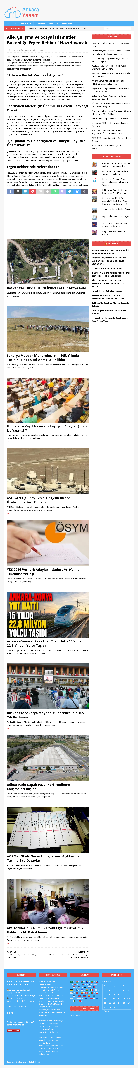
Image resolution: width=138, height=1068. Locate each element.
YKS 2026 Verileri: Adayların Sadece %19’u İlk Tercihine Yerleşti (43, 571)
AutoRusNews (44, 1051)
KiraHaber (43, 1012)
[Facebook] (8, 1013)
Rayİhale (56, 1029)
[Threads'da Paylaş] (84, 191)
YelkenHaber (44, 998)
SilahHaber (43, 1004)
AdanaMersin (56, 993)
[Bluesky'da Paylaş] (77, 191)
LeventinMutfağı (45, 1029)
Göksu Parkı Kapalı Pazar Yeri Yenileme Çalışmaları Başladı (38, 786)
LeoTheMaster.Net (55, 1004)
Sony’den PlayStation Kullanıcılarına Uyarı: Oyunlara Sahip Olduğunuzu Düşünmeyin (109, 260)
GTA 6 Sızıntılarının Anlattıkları (107, 268)
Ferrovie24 (43, 1048)
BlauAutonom (51, 1046)
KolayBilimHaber (45, 1006)
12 (128, 994)
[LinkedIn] (12, 1013)
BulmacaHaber (45, 1015)
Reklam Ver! (67, 23)
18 (124, 999)
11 (124, 994)
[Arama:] (117, 28)
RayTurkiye (53, 1023)
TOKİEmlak (53, 1032)
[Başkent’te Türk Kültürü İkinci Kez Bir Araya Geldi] (48, 261)
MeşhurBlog (43, 1032)
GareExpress (52, 1040)
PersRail (42, 1046)
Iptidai (61, 1001)
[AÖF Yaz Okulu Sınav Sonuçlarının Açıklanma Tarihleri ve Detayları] (48, 830)
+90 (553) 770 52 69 (16, 998)
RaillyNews (43, 1037)
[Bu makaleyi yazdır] (47, 191)
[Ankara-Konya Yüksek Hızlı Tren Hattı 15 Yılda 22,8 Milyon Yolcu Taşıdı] (48, 615)
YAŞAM (40, 50)
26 (128, 1003)
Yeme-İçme (40, 23)
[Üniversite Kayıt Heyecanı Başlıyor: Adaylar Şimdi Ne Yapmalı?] (48, 400)
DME (56, 1048)
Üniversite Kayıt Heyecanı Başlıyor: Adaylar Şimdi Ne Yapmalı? (47, 428)
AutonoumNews (54, 1037)
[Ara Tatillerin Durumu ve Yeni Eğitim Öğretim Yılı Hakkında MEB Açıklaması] (48, 901)
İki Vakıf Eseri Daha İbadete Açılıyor (109, 291)
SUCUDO (42, 981)
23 (114, 1003)
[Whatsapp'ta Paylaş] (55, 191)
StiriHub (51, 1048)
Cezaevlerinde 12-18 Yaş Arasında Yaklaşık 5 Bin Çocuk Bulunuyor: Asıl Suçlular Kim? (115, 201)
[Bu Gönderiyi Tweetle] (18, 191)
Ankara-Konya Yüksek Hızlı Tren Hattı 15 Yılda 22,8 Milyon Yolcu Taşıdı (44, 643)
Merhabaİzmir (44, 995)
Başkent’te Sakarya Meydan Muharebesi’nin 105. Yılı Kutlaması (46, 715)
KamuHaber (55, 998)
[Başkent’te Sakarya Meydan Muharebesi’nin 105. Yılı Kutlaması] (48, 686)
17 (119, 999)
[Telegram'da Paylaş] (69, 191)
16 (114, 999)
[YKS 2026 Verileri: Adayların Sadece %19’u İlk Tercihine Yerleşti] (48, 543)
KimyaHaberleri (57, 987)
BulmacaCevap (45, 1020)
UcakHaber (43, 1001)
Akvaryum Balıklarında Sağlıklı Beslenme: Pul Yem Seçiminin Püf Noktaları (108, 283)
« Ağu (104, 1011)
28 (105, 1007)
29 (110, 1007)
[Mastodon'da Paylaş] (62, 191)
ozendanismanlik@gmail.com (22, 1001)
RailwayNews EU (45, 1054)
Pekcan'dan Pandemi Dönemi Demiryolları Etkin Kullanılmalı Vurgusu (115, 182)
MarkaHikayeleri (58, 1012)
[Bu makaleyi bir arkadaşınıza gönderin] (40, 191)
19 (128, 999)
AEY (49, 1012)
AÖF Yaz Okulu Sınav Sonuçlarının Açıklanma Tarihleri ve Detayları (43, 858)
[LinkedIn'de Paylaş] (25, 191)
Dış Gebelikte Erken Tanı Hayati (116, 216)
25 (124, 1003)
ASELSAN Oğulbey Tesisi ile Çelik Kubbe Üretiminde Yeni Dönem (38, 500)
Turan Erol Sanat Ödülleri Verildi (116, 209)
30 (114, 1007)
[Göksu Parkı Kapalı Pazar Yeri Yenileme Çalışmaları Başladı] (48, 758)
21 (105, 1003)
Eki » (110, 1011)
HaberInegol (44, 1009)
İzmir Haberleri (76, 1015)
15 (110, 999)
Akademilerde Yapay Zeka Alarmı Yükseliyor (111, 118)
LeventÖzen (44, 990)
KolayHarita (43, 1023)
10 (119, 994)
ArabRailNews (44, 1043)
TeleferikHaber (45, 984)
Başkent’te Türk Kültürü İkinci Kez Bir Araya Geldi (47, 288)
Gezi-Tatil (53, 23)
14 (105, 999)
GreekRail (61, 1046)
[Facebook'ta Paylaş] (10, 191)
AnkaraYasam (44, 993)
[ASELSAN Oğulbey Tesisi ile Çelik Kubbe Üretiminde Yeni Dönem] (48, 471)
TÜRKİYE (33, 50)
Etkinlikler (26, 23)
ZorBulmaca (44, 1026)
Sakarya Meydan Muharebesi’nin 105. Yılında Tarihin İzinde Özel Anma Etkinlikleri (43, 357)
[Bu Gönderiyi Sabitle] (32, 191)
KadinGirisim (54, 990)
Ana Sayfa (10, 23)
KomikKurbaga (57, 1020)
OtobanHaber (55, 1009)
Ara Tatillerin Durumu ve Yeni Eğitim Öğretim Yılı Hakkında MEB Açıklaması (47, 930)
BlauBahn (43, 1040)
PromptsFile (55, 1051)
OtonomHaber (44, 987)
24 (119, 1003)
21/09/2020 (15, 50)
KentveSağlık (54, 1026)
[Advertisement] (48, 216)
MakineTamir (53, 1001)
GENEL (26, 50)
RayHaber (113, 243)
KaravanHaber (57, 995)
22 (110, 1003)
